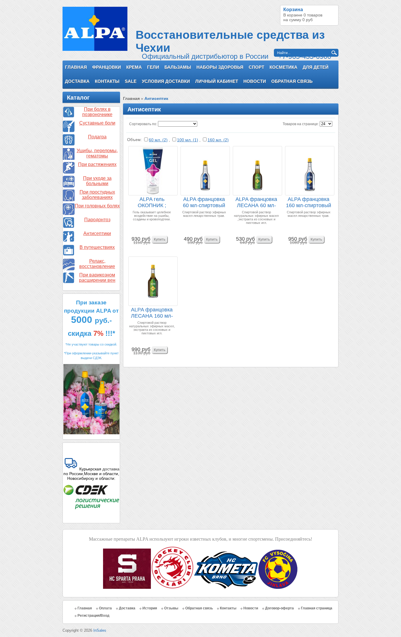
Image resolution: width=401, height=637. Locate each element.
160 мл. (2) (218, 140)
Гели (153, 67)
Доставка (77, 81)
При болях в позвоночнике (97, 112)
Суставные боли (97, 122)
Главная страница (316, 608)
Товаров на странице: (301, 124)
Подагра (97, 136)
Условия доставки (166, 81)
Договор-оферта (279, 608)
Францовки (106, 67)
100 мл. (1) (187, 140)
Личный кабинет (216, 81)
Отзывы (171, 608)
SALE (131, 81)
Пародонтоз (97, 219)
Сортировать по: (143, 124)
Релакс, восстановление (97, 264)
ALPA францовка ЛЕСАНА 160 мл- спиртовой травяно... (152, 313)
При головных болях (97, 205)
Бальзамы (177, 67)
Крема (134, 67)
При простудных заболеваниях (97, 195)
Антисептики (97, 233)
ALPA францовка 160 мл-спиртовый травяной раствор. (308, 202)
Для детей (315, 67)
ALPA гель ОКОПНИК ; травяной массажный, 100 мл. (152, 202)
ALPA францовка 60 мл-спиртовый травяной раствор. (204, 202)
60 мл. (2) (158, 140)
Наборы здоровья (219, 67)
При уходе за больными (97, 181)
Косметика (283, 67)
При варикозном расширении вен (97, 277)
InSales (99, 630)
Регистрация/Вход (93, 615)
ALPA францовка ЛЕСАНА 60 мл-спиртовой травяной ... (256, 202)
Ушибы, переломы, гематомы (97, 153)
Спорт (256, 67)
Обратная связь (292, 81)
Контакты (107, 81)
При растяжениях (97, 164)
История (149, 608)
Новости (254, 81)
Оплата (105, 608)
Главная (76, 67)
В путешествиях (97, 247)
